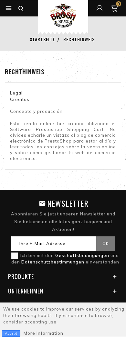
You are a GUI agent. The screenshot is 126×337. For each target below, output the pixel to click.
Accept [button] (11, 333)
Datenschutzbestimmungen (53, 261)
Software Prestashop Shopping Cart (57, 129)
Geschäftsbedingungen (82, 255)
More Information (43, 333)
